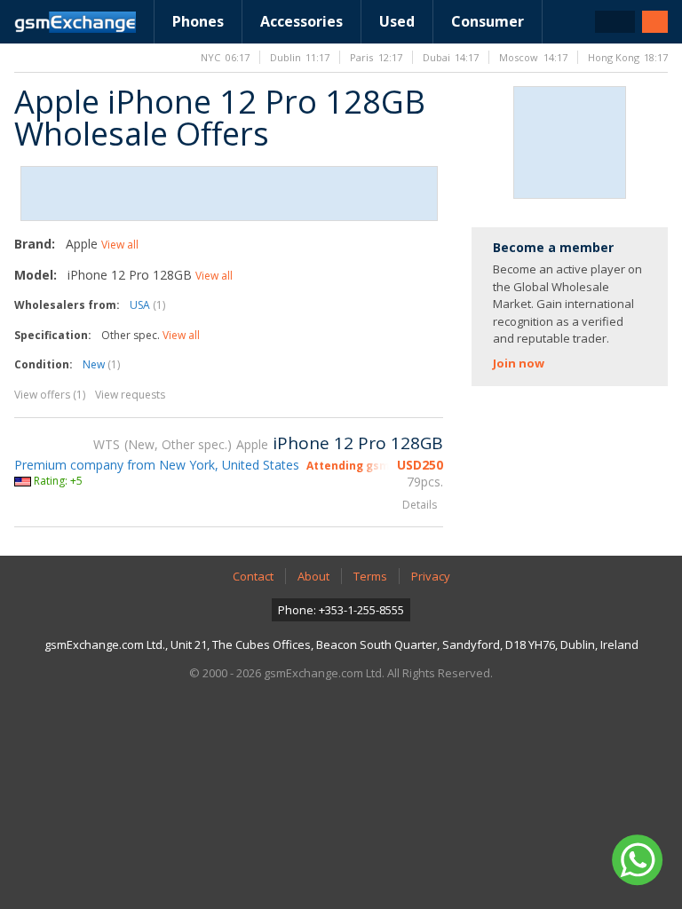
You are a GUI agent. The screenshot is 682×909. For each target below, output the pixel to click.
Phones (198, 21)
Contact (253, 576)
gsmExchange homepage (75, 22)
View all (120, 244)
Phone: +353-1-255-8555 (341, 610)
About (313, 576)
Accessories (301, 21)
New (101, 364)
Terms (370, 576)
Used (397, 21)
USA (147, 304)
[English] (615, 22)
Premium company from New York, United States (156, 464)
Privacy (430, 576)
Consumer (487, 21)
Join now (518, 363)
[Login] (655, 22)
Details (419, 504)
